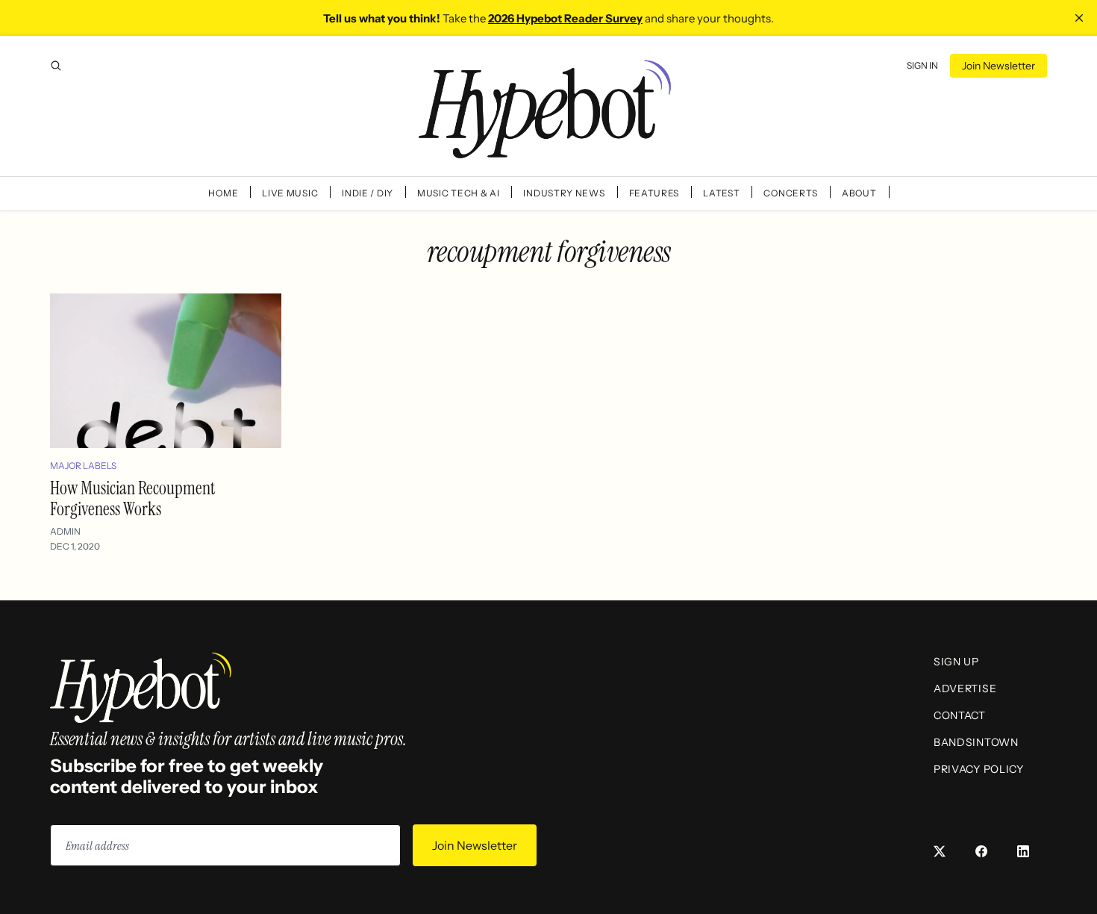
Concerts (790, 193)
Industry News (563, 193)
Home (223, 193)
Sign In (922, 65)
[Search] (56, 66)
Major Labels (83, 465)
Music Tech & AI (458, 193)
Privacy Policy (979, 769)
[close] (1079, 18)
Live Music (290, 193)
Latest (721, 193)
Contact (960, 715)
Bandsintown (976, 742)
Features (654, 193)
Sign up (956, 661)
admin (65, 531)
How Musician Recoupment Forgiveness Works (132, 498)
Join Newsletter (998, 65)
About (859, 193)
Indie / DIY (367, 193)
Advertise (965, 688)
